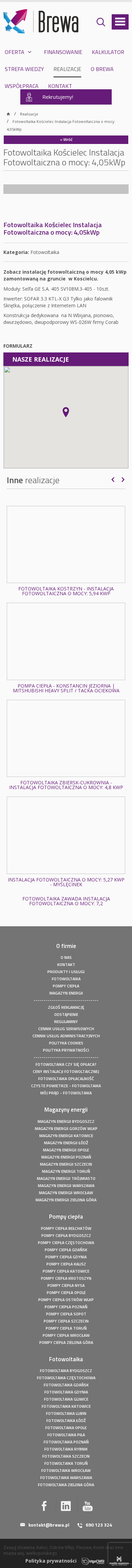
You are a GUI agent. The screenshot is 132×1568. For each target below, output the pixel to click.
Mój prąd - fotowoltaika (66, 1093)
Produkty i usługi (66, 971)
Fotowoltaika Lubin (66, 1413)
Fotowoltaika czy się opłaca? (66, 1064)
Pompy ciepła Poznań (66, 1306)
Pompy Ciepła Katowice (66, 1271)
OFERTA (14, 52)
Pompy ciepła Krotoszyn (66, 1278)
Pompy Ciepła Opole (66, 1292)
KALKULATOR (108, 52)
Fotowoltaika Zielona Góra (66, 1484)
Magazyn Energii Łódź (66, 1142)
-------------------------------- (66, 1000)
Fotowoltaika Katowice (66, 1406)
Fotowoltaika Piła (66, 1435)
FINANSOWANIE (63, 52)
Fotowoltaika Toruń (66, 1463)
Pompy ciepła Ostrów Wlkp (66, 1299)
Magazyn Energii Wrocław (66, 1192)
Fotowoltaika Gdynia (66, 1392)
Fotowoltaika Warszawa (66, 1477)
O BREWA (102, 69)
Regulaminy (66, 1021)
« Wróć (66, 139)
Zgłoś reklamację (66, 1007)
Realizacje (29, 113)
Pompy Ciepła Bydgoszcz (66, 1235)
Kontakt (66, 964)
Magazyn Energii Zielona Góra (66, 1200)
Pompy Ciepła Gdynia (66, 1257)
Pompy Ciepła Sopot (66, 1314)
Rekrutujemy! (57, 96)
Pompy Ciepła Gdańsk (66, 1249)
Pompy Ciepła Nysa (66, 1285)
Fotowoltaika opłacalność (66, 1078)
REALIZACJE (67, 69)
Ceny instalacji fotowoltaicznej (66, 1071)
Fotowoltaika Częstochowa (66, 1377)
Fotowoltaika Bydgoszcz (66, 1370)
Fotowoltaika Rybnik (66, 1449)
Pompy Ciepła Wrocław (66, 1335)
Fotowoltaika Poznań (66, 1442)
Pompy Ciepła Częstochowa (66, 1242)
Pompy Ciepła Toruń (66, 1328)
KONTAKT (60, 86)
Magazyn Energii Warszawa (66, 1185)
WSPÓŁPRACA (22, 86)
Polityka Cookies (66, 1043)
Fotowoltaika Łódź (66, 1420)
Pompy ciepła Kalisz (66, 1264)
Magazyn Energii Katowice (66, 1135)
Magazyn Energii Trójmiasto (66, 1178)
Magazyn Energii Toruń (66, 1171)
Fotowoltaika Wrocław (66, 1470)
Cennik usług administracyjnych (66, 1036)
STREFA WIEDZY (24, 69)
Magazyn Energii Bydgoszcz (66, 1121)
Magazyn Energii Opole (66, 1150)
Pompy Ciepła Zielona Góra (66, 1342)
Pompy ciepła (66, 986)
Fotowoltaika (66, 979)
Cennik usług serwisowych (66, 1028)
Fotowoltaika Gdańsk (66, 1385)
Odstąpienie (66, 1014)
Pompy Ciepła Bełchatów (66, 1228)
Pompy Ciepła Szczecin (66, 1321)
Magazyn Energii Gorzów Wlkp (66, 1128)
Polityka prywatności (66, 1050)
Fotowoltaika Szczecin (66, 1456)
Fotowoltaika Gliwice (66, 1399)
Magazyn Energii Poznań (66, 1157)
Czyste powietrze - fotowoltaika (66, 1085)
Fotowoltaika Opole (66, 1427)
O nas (66, 957)
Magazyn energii (66, 993)
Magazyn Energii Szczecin (66, 1164)
